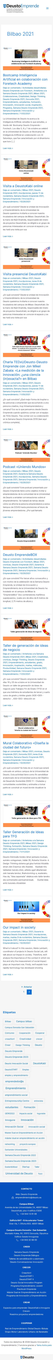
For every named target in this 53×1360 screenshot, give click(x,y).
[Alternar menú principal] (47, 8)
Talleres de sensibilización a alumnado (26, 1259)
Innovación (8, 105)
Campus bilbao (24, 1021)
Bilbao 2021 (39, 93)
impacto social (25, 1113)
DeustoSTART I (26, 1276)
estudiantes (24, 102)
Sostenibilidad (11, 1167)
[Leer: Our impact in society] (26, 910)
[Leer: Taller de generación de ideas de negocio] (26, 629)
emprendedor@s (14, 1081)
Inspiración (37, 105)
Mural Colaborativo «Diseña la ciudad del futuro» (26, 745)
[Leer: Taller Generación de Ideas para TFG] (26, 815)
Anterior (26, 987)
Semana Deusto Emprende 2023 (20, 1161)
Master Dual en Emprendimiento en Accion (24, 1133)
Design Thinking (37, 96)
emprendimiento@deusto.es (28, 1197)
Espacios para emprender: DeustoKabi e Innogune (26, 1308)
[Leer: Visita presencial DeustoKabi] (26, 257)
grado (39, 662)
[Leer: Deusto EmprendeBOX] (26, 538)
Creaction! (26, 1273)
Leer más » (8, 148)
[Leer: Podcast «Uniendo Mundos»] (26, 450)
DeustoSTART (11, 1069)
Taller (37, 1167)
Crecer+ (26, 1311)
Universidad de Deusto (19, 1173)
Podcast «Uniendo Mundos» (24, 467)
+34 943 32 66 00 (28, 1240)
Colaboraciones (10, 96)
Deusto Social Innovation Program (26, 1282)
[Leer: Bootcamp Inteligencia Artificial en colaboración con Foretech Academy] (26, 58)
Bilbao (8, 1021)
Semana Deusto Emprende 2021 (28, 108)
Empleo (25, 1069)
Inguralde (41, 1113)
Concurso (9, 1033)
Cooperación (24, 1033)
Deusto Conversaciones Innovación (26, 1262)
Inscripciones (25, 193)
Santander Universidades (16, 1149)
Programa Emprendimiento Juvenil (26, 1286)
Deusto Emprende (13, 1051)
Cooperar (40, 1033)
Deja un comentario (12, 88)
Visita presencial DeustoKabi (24, 274)
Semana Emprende (12, 110)
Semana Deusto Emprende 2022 (20, 1155)
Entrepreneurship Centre (17, 1101)
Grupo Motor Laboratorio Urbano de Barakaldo (26, 1332)
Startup (25, 1167)
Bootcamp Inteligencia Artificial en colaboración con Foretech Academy (25, 79)
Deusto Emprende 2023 (16, 1057)
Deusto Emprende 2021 (14, 99)
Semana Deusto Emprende (26, 1252)
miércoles (37, 665)
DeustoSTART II (26, 1279)
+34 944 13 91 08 (28, 1214)
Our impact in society (19, 927)
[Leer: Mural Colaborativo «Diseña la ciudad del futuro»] (26, 726)
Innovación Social (14, 1126)
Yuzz (40, 1173)
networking (10, 1144)
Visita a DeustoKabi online (23, 186)
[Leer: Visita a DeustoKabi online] (26, 169)
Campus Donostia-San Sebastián (19, 1027)
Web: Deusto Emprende (26, 1194)
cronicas (7, 564)
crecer (39, 1039)
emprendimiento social (16, 1095)
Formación (29, 1107)
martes (29, 665)
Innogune (10, 1120)
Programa (7, 108)
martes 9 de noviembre (21, 937)
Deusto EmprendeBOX (20, 555)
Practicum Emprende (26, 1289)
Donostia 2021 (32, 99)
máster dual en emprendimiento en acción (25, 1138)
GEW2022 (10, 1113)
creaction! (10, 1039)
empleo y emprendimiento (16, 1075)
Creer (8, 1045)
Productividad (9, 668)
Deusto (38, 1045)
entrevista (38, 1101)
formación (35, 102)
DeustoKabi (39, 1063)
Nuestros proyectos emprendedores (26, 1314)
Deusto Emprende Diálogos (26, 1255)
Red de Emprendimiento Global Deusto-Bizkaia (26, 1328)
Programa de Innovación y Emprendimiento (27, 1295)
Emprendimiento (10, 102)
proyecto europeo (28, 1144)
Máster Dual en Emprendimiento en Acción (26, 1292)
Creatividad (24, 96)
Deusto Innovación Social (16, 1063)
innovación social (22, 105)
